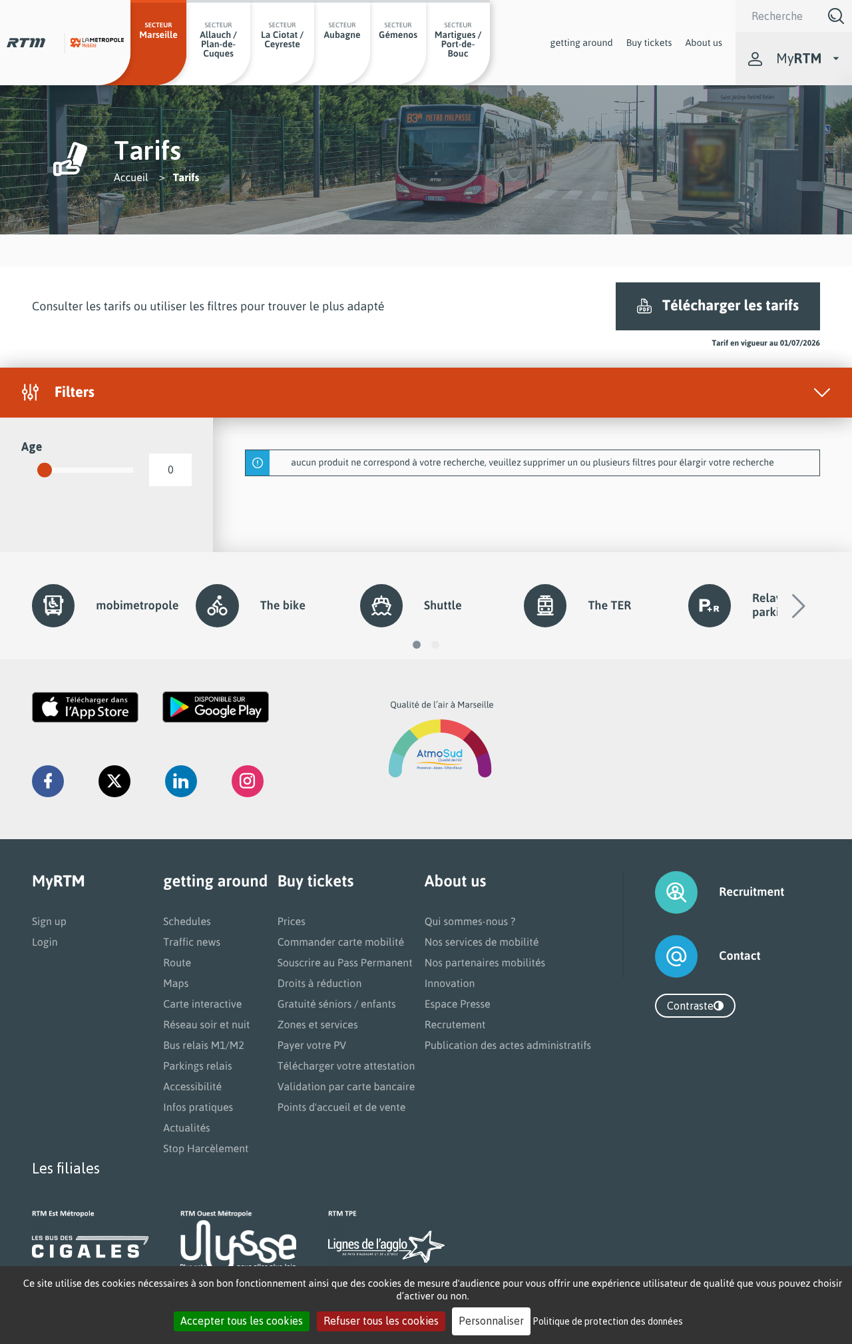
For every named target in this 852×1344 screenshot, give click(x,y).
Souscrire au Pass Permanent (345, 962)
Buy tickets (649, 43)
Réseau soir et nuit (206, 1024)
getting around (581, 43)
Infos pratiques (198, 1107)
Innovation (450, 983)
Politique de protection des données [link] (608, 1321)
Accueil (131, 177)
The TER (609, 605)
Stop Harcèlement (205, 1148)
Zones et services (318, 1024)
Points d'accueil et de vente (342, 1107)
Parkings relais (197, 1065)
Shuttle (443, 605)
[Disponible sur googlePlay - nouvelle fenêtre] (215, 707)
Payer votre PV (312, 1045)
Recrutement (455, 1024)
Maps (175, 983)
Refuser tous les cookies (381, 1320)
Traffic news (191, 941)
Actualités (186, 1127)
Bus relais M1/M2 (203, 1045)
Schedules (186, 921)
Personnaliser (491, 1320)
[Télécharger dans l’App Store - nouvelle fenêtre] (85, 707)
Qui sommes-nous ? (470, 921)
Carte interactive (202, 1003)
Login (45, 941)
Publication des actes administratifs (508, 1045)
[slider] (44, 470)
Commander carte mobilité (341, 941)
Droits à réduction (320, 983)
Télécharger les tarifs (730, 305)
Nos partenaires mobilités (485, 962)
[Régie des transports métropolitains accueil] (26, 42)
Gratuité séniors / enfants (337, 1003)
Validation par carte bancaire (346, 1086)
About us (703, 43)
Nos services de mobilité (482, 941)
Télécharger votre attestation (346, 1065)
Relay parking (772, 605)
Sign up (49, 921)
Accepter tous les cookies (241, 1320)
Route (177, 962)
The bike (283, 605)
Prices (292, 921)
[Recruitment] (659, 892)
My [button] (798, 58)
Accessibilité (192, 1086)
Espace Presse (458, 1003)
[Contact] (659, 956)
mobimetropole (130, 605)
